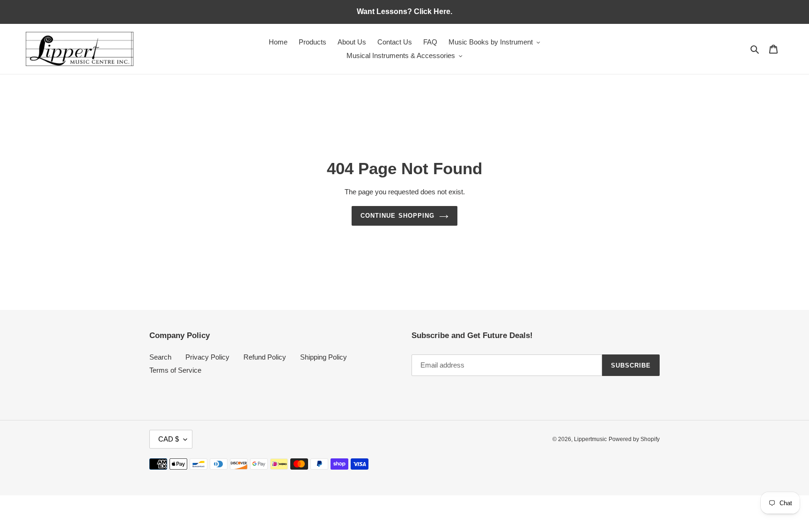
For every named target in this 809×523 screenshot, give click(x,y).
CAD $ (168, 439)
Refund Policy (264, 357)
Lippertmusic (590, 439)
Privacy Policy (207, 357)
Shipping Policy (323, 357)
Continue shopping (397, 215)
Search (160, 357)
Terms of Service (175, 370)
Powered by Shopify (634, 439)
